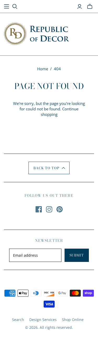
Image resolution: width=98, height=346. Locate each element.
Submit (77, 255)
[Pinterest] (59, 209)
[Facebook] (39, 209)
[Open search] (15, 6)
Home (42, 68)
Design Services (43, 319)
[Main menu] (6, 6)
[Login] (79, 6)
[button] (49, 168)
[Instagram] (49, 209)
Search (18, 319)
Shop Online (73, 319)
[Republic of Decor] (36, 32)
